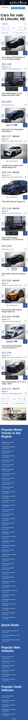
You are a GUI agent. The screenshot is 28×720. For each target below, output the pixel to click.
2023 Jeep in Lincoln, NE (8, 550)
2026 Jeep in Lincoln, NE (8, 461)
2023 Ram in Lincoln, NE (8, 564)
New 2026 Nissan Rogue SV (13, 202)
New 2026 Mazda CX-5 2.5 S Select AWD (14, 383)
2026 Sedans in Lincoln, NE (8, 497)
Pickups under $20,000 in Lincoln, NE (11, 636)
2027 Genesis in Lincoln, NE (8, 546)
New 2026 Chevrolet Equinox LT (14, 275)
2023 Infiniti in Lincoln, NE (8, 577)
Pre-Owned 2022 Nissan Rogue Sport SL (12, 311)
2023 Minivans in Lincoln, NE (9, 604)
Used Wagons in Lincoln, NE (8, 714)
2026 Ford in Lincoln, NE (7, 452)
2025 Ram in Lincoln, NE (8, 568)
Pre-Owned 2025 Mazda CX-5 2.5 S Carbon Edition (14, 58)
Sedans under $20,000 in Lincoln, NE (11, 640)
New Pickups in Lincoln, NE (8, 662)
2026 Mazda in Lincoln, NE (8, 456)
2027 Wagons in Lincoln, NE (8, 582)
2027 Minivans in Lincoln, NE (9, 600)
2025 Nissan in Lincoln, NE (8, 559)
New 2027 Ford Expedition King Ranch (13, 130)
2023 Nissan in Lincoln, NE (8, 532)
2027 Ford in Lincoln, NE (7, 488)
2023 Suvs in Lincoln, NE (8, 483)
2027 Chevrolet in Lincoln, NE (9, 537)
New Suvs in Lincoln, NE (7, 657)
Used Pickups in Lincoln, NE (8, 701)
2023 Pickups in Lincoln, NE (8, 506)
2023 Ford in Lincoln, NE (7, 510)
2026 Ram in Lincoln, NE (8, 470)
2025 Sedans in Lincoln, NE (8, 609)
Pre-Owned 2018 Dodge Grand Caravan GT (12, 347)
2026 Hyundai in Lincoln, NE (8, 474)
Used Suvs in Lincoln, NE (8, 696)
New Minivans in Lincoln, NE (8, 680)
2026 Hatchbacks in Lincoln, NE (9, 591)
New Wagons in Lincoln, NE (8, 666)
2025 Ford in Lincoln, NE (7, 515)
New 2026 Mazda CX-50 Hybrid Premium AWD (12, 94)
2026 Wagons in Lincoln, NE (8, 492)
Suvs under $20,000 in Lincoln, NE (10, 631)
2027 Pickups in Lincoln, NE (8, 501)
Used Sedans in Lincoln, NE (8, 705)
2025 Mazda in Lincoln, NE (8, 541)
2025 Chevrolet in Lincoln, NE (9, 555)
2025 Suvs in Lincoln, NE (8, 479)
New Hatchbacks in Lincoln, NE (9, 675)
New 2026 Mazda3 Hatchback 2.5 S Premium (12, 238)
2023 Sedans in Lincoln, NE (8, 595)
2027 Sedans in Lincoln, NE (8, 573)
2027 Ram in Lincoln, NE (8, 528)
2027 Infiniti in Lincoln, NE (8, 524)
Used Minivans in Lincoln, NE (9, 710)
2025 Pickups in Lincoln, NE (8, 519)
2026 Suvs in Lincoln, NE (8, 443)
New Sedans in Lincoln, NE (8, 671)
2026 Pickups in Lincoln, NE (8, 447)
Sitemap (14, 718)
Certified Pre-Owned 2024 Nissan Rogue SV (12, 166)
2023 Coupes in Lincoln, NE (8, 618)
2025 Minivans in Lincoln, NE (9, 586)
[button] (2, 43)
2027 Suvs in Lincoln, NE (8, 465)
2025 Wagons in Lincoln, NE (8, 613)
